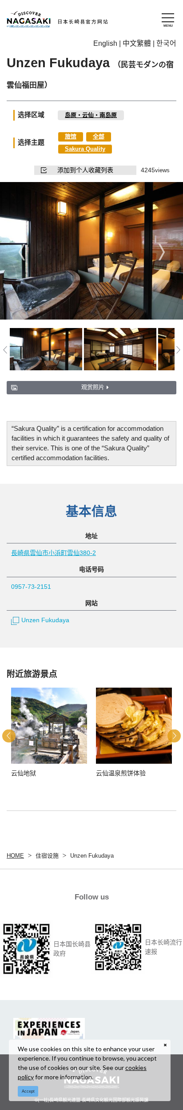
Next (161, 251)
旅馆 (70, 136)
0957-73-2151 (31, 586)
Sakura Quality (85, 149)
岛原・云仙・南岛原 (91, 115)
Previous (21, 251)
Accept (28, 1091)
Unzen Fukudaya (45, 620)
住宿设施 (47, 855)
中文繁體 (137, 43)
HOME (15, 855)
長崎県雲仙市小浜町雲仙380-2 (53, 552)
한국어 (166, 43)
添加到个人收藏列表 (85, 170)
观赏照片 (92, 387)
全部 (98, 136)
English (105, 43)
